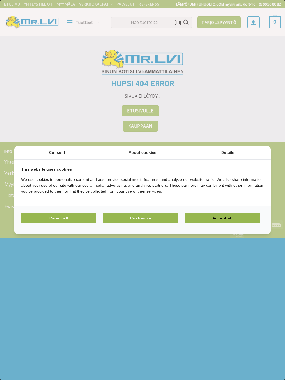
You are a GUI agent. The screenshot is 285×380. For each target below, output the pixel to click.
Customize (140, 218)
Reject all (58, 218)
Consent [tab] (57, 152)
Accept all (222, 218)
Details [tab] (227, 152)
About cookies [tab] (142, 152)
